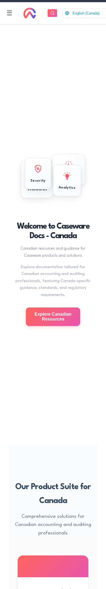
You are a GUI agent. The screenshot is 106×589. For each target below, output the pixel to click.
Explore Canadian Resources (53, 316)
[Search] (52, 13)
